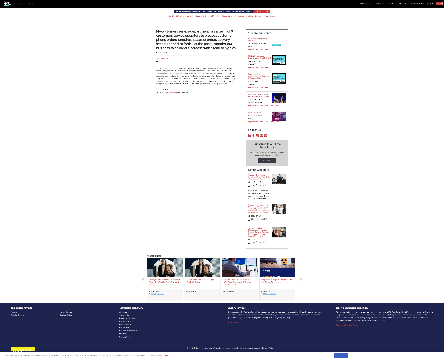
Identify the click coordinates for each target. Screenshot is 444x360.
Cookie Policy (125, 321)
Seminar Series (66, 315)
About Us (123, 312)
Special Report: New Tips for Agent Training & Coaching (200, 281)
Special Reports (17, 315)
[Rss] (266, 136)
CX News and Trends (210, 16)
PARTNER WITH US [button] (417, 4)
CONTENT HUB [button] (365, 4)
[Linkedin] (250, 136)
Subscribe (174, 93)
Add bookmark (163, 52)
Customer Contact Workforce (266, 16)
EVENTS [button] (392, 4)
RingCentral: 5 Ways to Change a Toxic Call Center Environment (276, 281)
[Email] (262, 136)
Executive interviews (127, 318)
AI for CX (171, 16)
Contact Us (124, 315)
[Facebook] (253, 136)
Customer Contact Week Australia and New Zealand (258, 95)
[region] (222, 356)
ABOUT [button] (353, 4)
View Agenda (264, 105)
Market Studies (66, 312)
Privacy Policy (268, 348)
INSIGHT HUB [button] (379, 4)
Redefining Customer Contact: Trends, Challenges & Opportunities (259, 76)
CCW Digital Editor (163, 59)
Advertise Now (234, 322)
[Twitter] (257, 136)
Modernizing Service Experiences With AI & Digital (259, 57)
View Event (264, 49)
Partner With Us (125, 328)
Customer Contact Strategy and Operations (236, 16)
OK (341, 356)
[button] (143, 279)
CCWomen (197, 16)
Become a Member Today (129, 331)
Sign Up (439, 3)
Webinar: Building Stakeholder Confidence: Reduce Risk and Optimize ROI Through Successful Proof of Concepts (258, 232)
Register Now (253, 49)
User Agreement (126, 324)
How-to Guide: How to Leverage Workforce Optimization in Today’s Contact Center (237, 282)
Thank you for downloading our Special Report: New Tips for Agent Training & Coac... (164, 282)
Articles (14, 312)
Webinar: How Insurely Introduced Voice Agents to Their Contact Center (259, 177)
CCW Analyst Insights (183, 16)
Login (166, 93)
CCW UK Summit (254, 112)
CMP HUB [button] (402, 4)
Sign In (430, 3)
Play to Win (124, 334)
